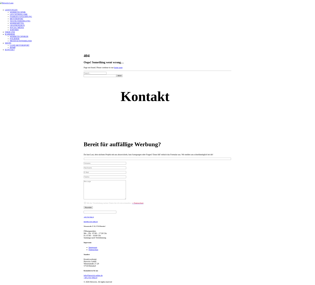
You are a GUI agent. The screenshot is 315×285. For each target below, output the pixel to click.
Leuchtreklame (19, 14)
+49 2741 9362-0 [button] (89, 217)
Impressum (93, 247)
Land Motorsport (19, 45)
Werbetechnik (18, 12)
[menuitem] (160, 20)
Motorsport (16, 19)
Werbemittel (17, 23)
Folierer (14, 39)
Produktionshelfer (21, 41)
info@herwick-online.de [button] (91, 221)
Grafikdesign (17, 25)
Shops (8, 43)
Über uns (10, 32)
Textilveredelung (20, 21)
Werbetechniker (19, 36)
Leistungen (11, 10)
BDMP (13, 47)
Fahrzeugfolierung (21, 16)
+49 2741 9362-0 (90, 278)
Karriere (10, 34)
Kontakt (10, 50)
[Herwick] (157, 4)
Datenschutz (93, 250)
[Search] (95, 73)
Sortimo (14, 30)
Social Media (17, 28)
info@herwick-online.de (93, 275)
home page (118, 67)
